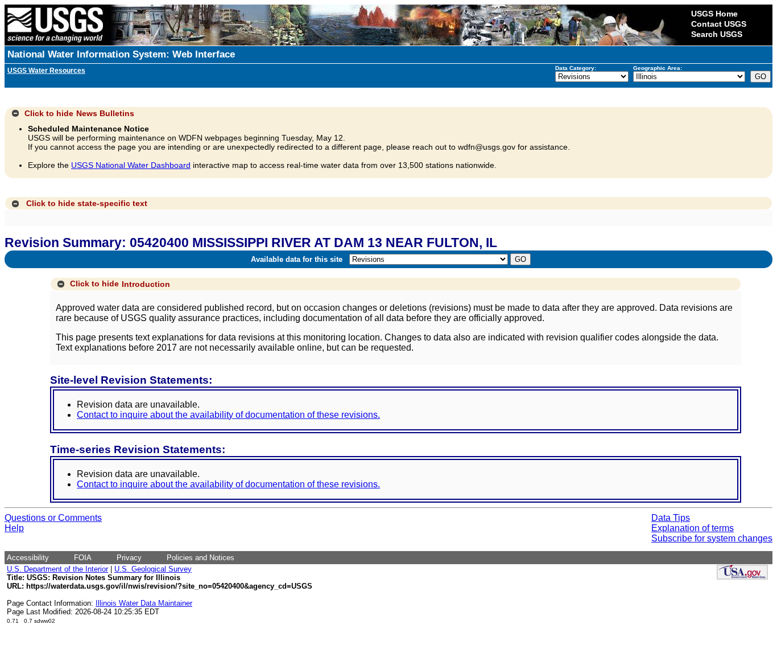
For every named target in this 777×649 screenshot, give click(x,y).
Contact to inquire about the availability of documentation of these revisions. (228, 415)
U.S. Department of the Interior (57, 569)
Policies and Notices (200, 557)
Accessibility (28, 557)
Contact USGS (718, 23)
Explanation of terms (692, 528)
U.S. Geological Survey (153, 569)
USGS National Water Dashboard (131, 165)
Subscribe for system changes (711, 538)
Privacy (129, 557)
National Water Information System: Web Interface (121, 54)
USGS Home (714, 13)
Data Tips (670, 518)
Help (14, 528)
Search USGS (716, 34)
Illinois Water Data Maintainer (144, 603)
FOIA (83, 557)
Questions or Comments (53, 518)
